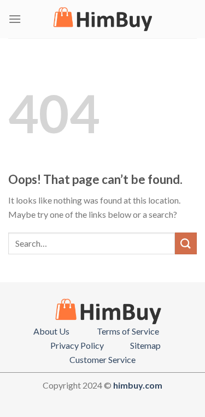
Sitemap (145, 345)
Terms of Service (128, 331)
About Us (51, 331)
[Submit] (186, 243)
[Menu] (14, 18)
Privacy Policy (77, 345)
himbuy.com (137, 385)
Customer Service (102, 359)
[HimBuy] (102, 19)
